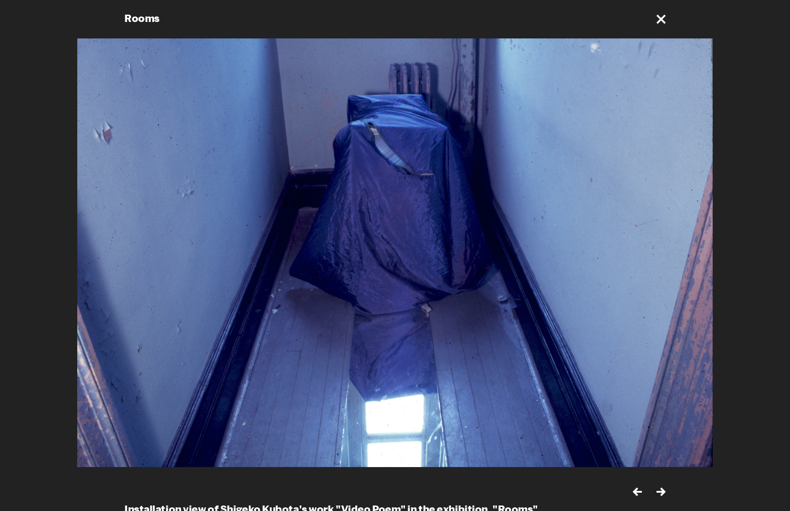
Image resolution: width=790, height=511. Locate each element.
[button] (661, 19)
